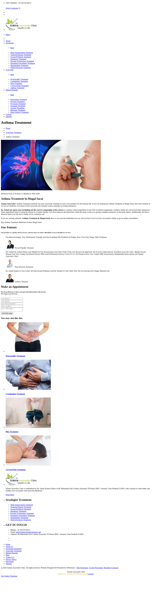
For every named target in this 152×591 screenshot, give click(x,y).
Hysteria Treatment (17, 102)
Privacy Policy (11, 559)
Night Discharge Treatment (20, 68)
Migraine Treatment (17, 110)
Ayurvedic (10, 70)
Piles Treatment (16, 84)
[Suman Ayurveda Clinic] (22, 29)
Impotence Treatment (18, 59)
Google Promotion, (96, 568)
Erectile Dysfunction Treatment (22, 61)
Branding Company (111, 568)
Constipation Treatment (19, 81)
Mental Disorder (12, 90)
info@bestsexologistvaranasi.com (28, 532)
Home (8, 128)
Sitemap (9, 117)
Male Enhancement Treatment (21, 53)
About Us (9, 547)
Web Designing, (82, 568)
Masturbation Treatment (19, 65)
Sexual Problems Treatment (20, 57)
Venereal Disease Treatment (20, 55)
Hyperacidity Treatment (19, 79)
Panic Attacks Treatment (19, 112)
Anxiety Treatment (17, 108)
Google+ (91, 574)
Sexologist (10, 43)
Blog (7, 555)
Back (12, 48)
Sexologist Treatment (13, 549)
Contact (9, 114)
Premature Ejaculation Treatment (22, 63)
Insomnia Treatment (17, 106)
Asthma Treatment (17, 88)
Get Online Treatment (9, 576)
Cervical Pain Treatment (19, 86)
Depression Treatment (18, 99)
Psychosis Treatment (18, 104)
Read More (10, 495)
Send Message (7, 313)
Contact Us (10, 557)
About (8, 41)
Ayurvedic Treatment (13, 133)
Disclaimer (10, 562)
